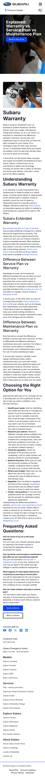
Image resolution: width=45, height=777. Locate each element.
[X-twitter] (15, 630)
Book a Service (13, 608)
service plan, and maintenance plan (25, 505)
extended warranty (29, 254)
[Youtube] (4, 630)
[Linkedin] (26, 630)
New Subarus (34, 205)
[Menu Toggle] (40, 4)
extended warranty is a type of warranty (22, 228)
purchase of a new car (33, 289)
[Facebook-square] (10, 630)
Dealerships (35, 484)
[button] (40, 10)
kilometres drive (9, 294)
